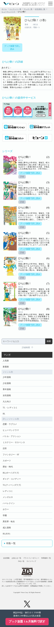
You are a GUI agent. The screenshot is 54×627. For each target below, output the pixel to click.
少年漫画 (7, 377)
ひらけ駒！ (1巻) (35, 20)
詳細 (22, 177)
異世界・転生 (9, 521)
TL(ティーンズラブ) (12, 485)
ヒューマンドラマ (8, 12)
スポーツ (7, 461)
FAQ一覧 (21, 561)
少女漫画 (7, 383)
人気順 (6, 361)
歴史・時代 (8, 467)
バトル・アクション (12, 436)
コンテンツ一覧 (15, 9)
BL (4, 414)
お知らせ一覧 (16, 558)
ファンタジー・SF (11, 455)
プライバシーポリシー (31, 558)
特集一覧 (11, 543)
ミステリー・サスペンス (14, 442)
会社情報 (6, 558)
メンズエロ (8, 497)
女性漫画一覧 (40, 9)
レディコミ (8, 491)
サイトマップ (31, 561)
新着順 (6, 367)
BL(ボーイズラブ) (11, 473)
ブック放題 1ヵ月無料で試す (27, 621)
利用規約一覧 (46, 558)
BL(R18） (7, 534)
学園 (5, 515)
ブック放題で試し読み (12, 47)
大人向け (7, 401)
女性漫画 (7, 395)
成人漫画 (7, 528)
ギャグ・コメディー (12, 479)
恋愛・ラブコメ (10, 424)
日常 (5, 448)
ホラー (6, 509)
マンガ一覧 (28, 9)
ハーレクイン (9, 503)
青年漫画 (7, 389)
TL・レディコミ (10, 408)
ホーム (4, 9)
